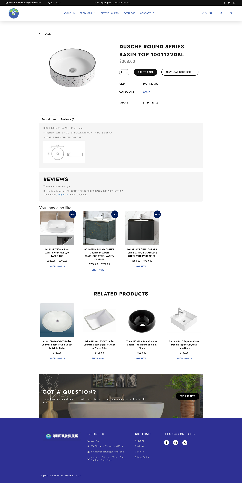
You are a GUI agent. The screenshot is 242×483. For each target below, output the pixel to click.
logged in (63, 194)
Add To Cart (145, 72)
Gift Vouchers (110, 13)
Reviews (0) (68, 119)
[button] (187, 396)
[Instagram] (230, 3)
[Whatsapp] (234, 3)
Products (86, 13)
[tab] (49, 119)
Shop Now (55, 266)
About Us (69, 13)
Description (49, 119)
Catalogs (129, 13)
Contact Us (147, 13)
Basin (147, 92)
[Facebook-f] (225, 3)
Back (47, 34)
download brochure (179, 72)
